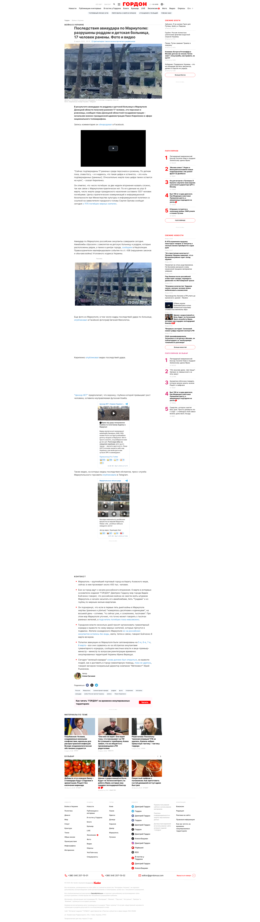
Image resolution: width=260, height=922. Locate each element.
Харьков (112, 824)
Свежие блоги (172, 20)
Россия (77, 690)
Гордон (66, 20)
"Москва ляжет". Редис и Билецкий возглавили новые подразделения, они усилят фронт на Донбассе (181, 170)
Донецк (112, 820)
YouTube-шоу (92, 852)
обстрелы (139, 690)
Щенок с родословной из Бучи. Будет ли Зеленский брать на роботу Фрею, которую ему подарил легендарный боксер (112, 781)
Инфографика (70, 846)
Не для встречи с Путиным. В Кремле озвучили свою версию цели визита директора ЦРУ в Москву (182, 184)
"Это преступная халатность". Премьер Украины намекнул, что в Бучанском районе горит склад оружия (179, 256)
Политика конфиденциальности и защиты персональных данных (162, 816)
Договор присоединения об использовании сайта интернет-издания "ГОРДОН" (162, 827)
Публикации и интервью (90, 8)
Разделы (90, 802)
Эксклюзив (153, 8)
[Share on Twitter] (91, 685)
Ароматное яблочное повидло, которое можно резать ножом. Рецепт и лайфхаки (182, 383)
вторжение (129, 690)
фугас (121, 690)
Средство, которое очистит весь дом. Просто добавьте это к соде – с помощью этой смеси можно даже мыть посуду (182, 410)
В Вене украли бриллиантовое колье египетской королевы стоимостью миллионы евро (178, 306)
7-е (149, 642)
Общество (112, 790)
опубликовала (109, 475)
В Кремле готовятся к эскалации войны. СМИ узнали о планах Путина (182, 211)
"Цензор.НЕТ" (81, 395)
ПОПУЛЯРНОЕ (171, 151)
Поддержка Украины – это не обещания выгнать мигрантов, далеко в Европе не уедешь (180, 66)
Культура (68, 828)
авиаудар (78, 694)
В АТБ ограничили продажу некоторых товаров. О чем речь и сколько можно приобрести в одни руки (179, 245)
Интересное (69, 850)
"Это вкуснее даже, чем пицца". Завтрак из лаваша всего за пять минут (182, 372)
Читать (144, 702)
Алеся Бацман (141, 838)
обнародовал (106, 124)
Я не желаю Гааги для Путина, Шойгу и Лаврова (178, 25)
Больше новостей (180, 347)
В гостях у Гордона (112, 8)
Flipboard (139, 848)
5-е (139, 642)
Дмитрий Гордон (142, 807)
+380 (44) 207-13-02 (115, 875)
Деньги (67, 815)
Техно (66, 833)
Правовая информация (185, 820)
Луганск (112, 837)
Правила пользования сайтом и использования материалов (162, 807)
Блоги (126, 8)
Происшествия (70, 841)
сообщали (127, 247)
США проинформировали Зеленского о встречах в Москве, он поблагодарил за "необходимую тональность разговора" (180, 339)
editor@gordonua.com (153, 875)
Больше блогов (180, 75)
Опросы (181, 8)
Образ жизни (69, 837)
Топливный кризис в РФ (98, 13)
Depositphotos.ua (97, 893)
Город (111, 802)
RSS (137, 852)
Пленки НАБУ (166, 13)
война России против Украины (94, 694)
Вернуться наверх (184, 875)
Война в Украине (77, 20)
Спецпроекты (92, 857)
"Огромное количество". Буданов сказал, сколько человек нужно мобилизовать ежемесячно (178, 288)
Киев (111, 806)
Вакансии (180, 806)
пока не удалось (143, 663)
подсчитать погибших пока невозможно (119, 619)
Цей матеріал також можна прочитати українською (114, 41)
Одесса (112, 815)
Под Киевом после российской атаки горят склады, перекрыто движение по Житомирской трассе (180, 278)
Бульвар (135, 8)
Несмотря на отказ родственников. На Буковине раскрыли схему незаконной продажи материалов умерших (179, 268)
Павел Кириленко (120, 694)
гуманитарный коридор (100, 690)
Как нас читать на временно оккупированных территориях (183, 827)
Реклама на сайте (183, 815)
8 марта (82, 645)
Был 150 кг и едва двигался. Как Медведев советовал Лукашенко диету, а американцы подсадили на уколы (181, 198)
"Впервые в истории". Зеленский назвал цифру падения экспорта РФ (180, 330)
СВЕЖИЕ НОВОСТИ (174, 235)
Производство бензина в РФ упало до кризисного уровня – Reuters (180, 297)
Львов (111, 811)
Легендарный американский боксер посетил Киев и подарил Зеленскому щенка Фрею (182, 158)
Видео (172, 8)
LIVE (143, 8)
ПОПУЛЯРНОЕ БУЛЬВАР (176, 353)
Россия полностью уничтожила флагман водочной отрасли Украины (177, 35)
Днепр (111, 828)
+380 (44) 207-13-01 (78, 875)
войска (109, 694)
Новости (72, 8)
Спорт (67, 824)
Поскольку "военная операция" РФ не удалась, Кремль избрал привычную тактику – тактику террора (146, 741)
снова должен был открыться (122, 660)
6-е (144, 642)
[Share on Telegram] (96, 685)
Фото (164, 8)
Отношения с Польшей (148, 13)
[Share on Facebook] (87, 685)
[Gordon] (135, 4)
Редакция (180, 811)
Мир (66, 820)
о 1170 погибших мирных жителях (99, 204)
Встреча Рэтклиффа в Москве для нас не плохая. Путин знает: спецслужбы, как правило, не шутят (180, 55)
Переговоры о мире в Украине (124, 13)
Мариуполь (86, 690)
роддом (113, 690)
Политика (68, 811)
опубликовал (81, 320)
